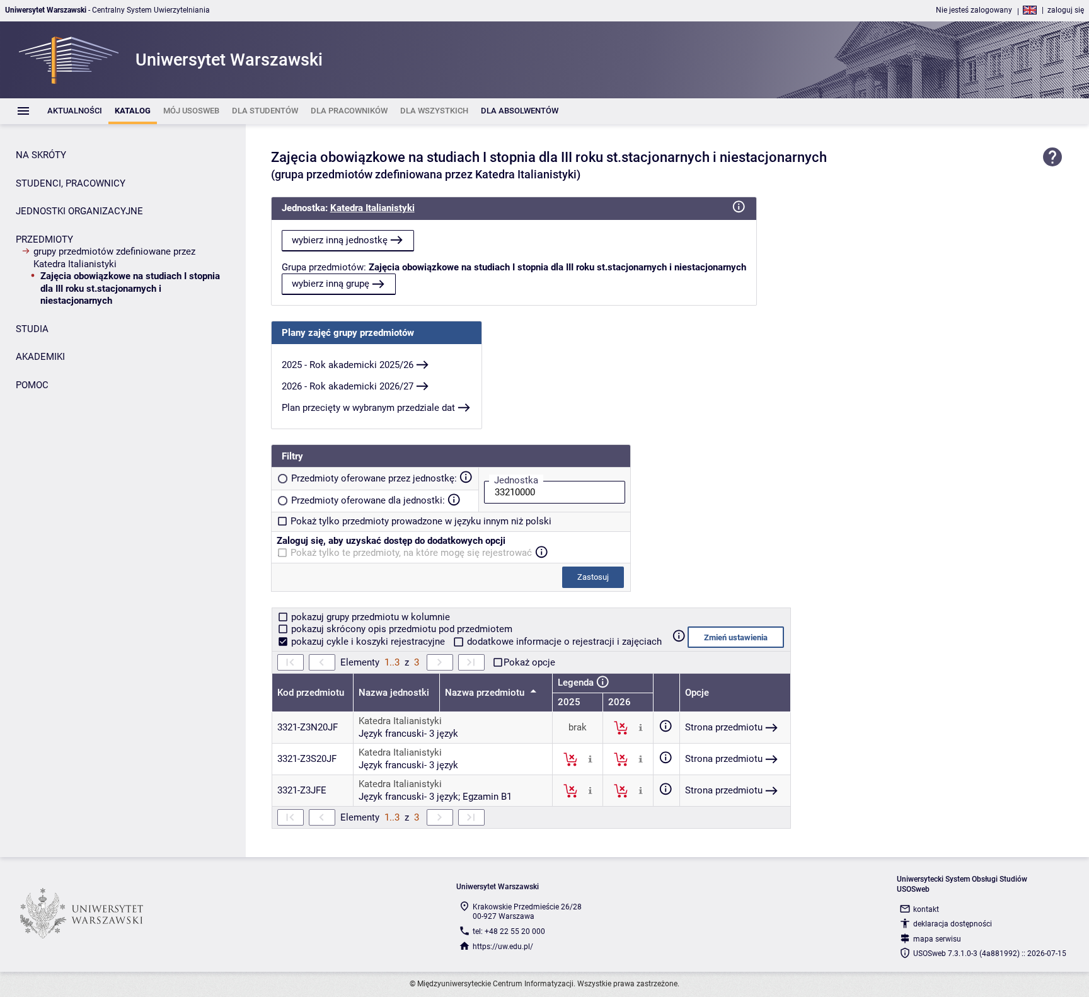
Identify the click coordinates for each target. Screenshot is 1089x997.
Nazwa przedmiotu (486, 692)
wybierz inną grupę (330, 283)
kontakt (926, 909)
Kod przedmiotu (310, 692)
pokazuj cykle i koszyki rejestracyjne (368, 641)
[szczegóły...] (641, 727)
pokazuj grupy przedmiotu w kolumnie (369, 617)
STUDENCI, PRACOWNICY (70, 183)
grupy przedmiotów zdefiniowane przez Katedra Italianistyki (114, 258)
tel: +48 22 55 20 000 (509, 931)
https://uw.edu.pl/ (503, 946)
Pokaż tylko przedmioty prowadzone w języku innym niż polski (421, 521)
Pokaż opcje (529, 662)
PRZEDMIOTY (44, 239)
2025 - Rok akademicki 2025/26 (347, 365)
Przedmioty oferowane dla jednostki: (368, 500)
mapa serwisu (937, 939)
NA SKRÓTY (41, 155)
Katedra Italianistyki (372, 208)
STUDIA (32, 329)
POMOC (32, 385)
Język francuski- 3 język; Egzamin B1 (435, 796)
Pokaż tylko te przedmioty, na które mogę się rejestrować (411, 552)
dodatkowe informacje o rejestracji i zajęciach (563, 641)
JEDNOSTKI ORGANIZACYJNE (79, 211)
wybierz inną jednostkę (340, 240)
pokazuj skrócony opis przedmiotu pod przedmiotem (400, 629)
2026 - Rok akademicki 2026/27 (347, 386)
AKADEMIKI (40, 356)
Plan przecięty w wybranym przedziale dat (368, 407)
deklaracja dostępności (952, 923)
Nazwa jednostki (394, 692)
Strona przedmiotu (724, 727)
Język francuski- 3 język (408, 733)
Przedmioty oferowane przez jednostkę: (374, 478)
